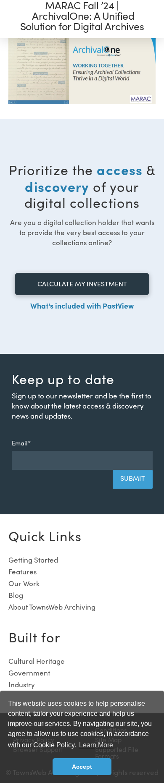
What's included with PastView (82, 305)
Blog (15, 595)
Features (22, 571)
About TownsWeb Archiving (51, 607)
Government (29, 673)
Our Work (24, 583)
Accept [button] (82, 766)
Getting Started (33, 560)
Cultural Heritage (36, 661)
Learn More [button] (96, 745)
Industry (21, 684)
